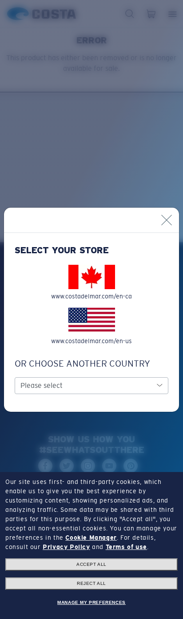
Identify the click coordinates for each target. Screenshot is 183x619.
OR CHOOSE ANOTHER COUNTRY (82, 363)
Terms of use (126, 546)
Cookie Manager (90, 537)
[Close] (166, 220)
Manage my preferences (91, 602)
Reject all (91, 583)
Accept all (91, 564)
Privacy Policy (66, 546)
